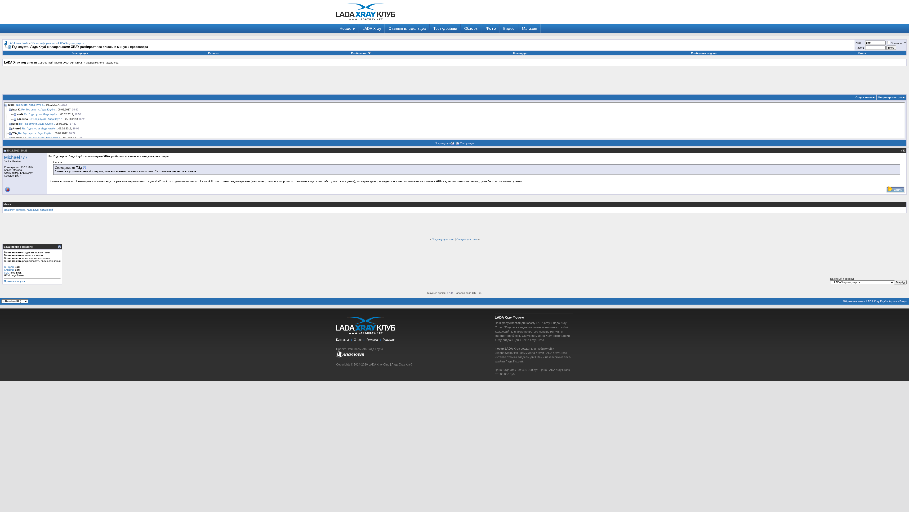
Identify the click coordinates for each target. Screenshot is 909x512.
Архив (893, 301)
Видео (509, 28)
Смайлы (9, 269)
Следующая (467, 143)
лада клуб (33, 209)
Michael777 (16, 157)
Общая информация (43, 43)
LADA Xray (372, 28)
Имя (858, 42)
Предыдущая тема (443, 239)
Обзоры (471, 28)
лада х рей (46, 209)
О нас (357, 339)
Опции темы (864, 97)
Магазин (529, 28)
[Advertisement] (454, 80)
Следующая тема (466, 239)
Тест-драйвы (445, 28)
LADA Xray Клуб (18, 43)
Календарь (520, 53)
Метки (7, 204)
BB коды (9, 266)
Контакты (342, 339)
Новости (347, 28)
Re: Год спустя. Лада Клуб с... (39, 109)
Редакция (389, 339)
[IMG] (7, 272)
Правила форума (14, 281)
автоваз (20, 209)
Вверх (904, 301)
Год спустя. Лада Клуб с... (29, 104)
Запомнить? (898, 43)
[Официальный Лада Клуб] (350, 356)
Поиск (862, 53)
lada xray (9, 209)
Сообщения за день (704, 53)
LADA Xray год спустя (71, 43)
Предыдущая (443, 143)
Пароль (860, 47)
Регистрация (80, 53)
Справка (213, 53)
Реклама (372, 339)
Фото (491, 28)
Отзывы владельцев (407, 28)
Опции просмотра (890, 97)
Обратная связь (853, 301)
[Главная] (365, 22)
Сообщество (359, 53)
